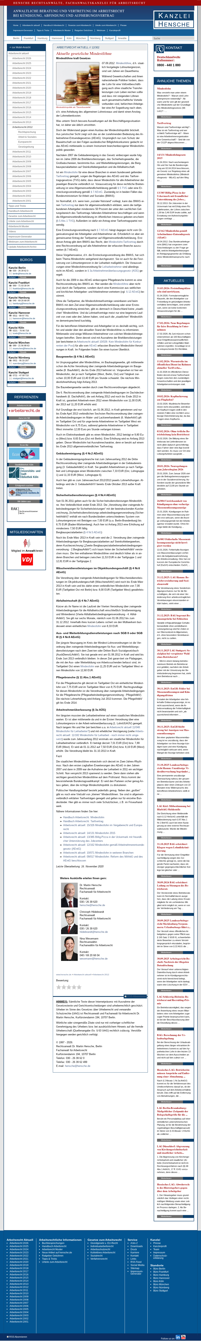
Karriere (135, 1252)
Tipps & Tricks (43, 30)
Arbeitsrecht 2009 (21, 161)
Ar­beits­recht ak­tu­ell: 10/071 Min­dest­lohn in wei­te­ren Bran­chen (98, 852)
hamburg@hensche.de (24, 303)
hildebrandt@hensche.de (94, 931)
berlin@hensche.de (22, 273)
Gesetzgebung (26, 146)
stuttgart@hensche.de (23, 378)
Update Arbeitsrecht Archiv (22, 246)
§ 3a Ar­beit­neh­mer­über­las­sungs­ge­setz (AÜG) (114, 270)
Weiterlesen (166, 117)
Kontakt (135, 1255)
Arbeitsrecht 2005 (21, 181)
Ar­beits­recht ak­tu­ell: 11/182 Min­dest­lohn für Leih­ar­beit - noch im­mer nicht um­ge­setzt (100, 735)
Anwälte (122, 38)
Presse (123, 25)
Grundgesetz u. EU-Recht (104, 1243)
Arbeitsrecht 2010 (21, 156)
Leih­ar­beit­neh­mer (112, 266)
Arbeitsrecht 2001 (21, 200)
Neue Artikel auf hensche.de (57, 1252)
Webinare (101, 30)
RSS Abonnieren (136, 996)
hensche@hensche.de (92, 905)
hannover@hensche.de (24, 318)
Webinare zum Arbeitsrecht (22, 241)
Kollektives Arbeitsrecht (102, 1252)
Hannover (57, 38)
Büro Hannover (161, 1278)
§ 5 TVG (123, 188)
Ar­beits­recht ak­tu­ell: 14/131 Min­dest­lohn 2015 (89, 833)
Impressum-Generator (23, 30)
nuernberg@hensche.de (24, 363)
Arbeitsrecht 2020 (21, 87)
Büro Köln (158, 1281)
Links (133, 1258)
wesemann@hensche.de (94, 958)
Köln (69, 38)
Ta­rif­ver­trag (63, 176)
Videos (12, 231)
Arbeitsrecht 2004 (21, 186)
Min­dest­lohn (71, 172)
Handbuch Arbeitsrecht (54, 25)
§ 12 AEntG (132, 291)
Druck (134, 1249)
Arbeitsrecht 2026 (21, 58)
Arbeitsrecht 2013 (21, 122)
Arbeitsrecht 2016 (21, 107)
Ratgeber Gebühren (84, 30)
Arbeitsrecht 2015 (21, 112)
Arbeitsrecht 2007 (21, 171)
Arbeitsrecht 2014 (21, 117)
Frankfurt (28, 38)
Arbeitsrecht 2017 (21, 102)
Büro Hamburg (161, 1275)
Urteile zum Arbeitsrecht (105, 25)
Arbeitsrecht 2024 (21, 68)
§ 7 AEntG (96, 191)
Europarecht (24, 142)
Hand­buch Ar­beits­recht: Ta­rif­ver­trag (83, 821)
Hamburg (42, 38)
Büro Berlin (159, 1268)
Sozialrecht (96, 1255)
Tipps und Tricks (17, 206)
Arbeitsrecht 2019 (21, 92)
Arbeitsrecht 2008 (21, 166)
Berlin (16, 38)
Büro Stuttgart (160, 1290)
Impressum (159, 1252)
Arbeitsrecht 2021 (21, 83)
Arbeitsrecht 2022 (21, 78)
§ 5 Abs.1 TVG (65, 220)
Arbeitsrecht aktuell (31, 25)
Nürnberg (95, 38)
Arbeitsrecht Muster (62, 30)
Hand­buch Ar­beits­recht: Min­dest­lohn (83, 817)
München (81, 38)
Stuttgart (109, 38)
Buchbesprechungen (53, 1243)
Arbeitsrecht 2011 (21, 151)
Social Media (137, 1265)
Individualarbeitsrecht (101, 1246)
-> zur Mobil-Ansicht (19, 47)
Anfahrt (12, 277)
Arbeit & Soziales (27, 137)
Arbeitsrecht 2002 (21, 196)
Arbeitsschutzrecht (100, 1249)
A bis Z (134, 1243)
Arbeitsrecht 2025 (21, 63)
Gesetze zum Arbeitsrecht (79, 25)
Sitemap (135, 1268)
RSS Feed (136, 1262)
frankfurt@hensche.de (23, 288)
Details (23, 277)
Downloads (137, 1246)
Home (15, 25)
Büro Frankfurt (160, 1271)
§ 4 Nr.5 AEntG (92, 532)
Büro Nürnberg (161, 1287)
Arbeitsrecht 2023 (21, 73)
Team (156, 1249)
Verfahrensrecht (98, 1258)
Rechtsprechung (27, 132)
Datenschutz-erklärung (160, 1256)
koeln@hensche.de (22, 333)
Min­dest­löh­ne (123, 63)
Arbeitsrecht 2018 (21, 97)
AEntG (93, 345)
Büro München (161, 1284)
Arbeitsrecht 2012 (22, 127)
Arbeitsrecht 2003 (21, 191)
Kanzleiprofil (114, 30)
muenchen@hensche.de (24, 348)
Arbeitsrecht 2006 (21, 176)
